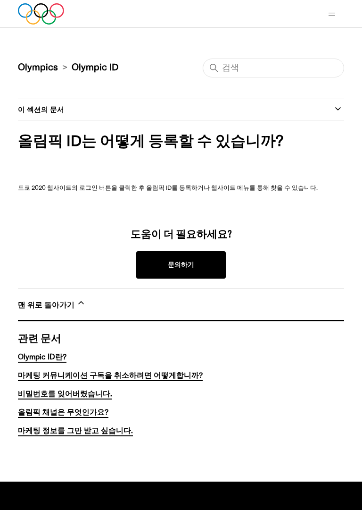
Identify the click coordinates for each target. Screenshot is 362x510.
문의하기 (181, 264)
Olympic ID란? (42, 357)
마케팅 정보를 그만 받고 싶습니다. (75, 430)
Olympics (38, 67)
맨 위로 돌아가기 (47, 305)
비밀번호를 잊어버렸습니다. (65, 394)
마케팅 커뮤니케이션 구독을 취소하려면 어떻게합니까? (110, 375)
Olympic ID (95, 67)
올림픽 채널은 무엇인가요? (63, 412)
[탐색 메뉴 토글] (333, 16)
